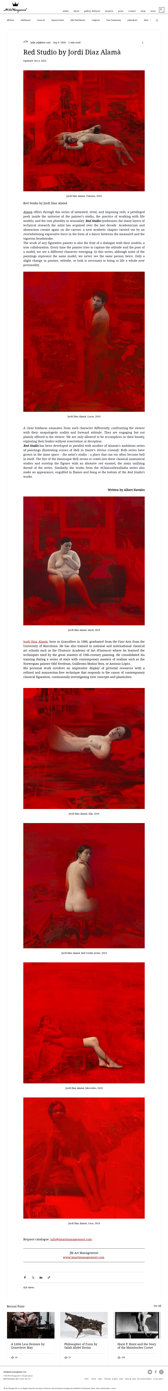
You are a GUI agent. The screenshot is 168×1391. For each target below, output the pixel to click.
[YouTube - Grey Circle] (150, 1372)
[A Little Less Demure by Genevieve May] (30, 1325)
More (146, 20)
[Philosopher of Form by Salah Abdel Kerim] (84, 1325)
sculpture (96, 20)
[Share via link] (49, 1277)
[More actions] (143, 42)
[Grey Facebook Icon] (155, 1372)
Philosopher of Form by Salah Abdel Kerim (80, 1345)
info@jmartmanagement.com (14, 1372)
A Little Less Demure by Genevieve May (28, 1345)
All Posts (10, 20)
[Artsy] (161, 10)
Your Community (113, 20)
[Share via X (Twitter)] (32, 1277)
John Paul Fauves (78, 20)
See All (157, 1305)
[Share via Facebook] (24, 1277)
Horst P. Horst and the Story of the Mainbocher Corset (136, 1345)
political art (132, 20)
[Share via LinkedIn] (40, 1277)
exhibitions (26, 20)
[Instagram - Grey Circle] (161, 1372)
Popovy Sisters (58, 20)
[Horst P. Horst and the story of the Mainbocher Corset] (137, 1325)
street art (41, 20)
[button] (156, 20)
